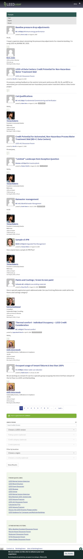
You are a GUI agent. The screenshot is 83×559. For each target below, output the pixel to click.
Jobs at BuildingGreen (34, 548)
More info (43, 557)
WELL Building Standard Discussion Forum (23, 529)
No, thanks (69, 553)
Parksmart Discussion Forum (18, 534)
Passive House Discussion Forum (20, 532)
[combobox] (41, 430)
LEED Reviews (13, 489)
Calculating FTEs (14, 505)
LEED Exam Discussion (16, 486)
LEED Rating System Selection (19, 481)
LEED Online (13, 492)
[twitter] (80, 549)
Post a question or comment (20, 416)
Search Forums (11, 422)
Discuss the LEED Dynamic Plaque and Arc (23, 510)
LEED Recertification (16, 484)
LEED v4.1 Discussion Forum (18, 502)
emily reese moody (14, 350)
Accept (59, 554)
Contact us (10, 548)
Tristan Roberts (12, 121)
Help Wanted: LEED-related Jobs (20, 497)
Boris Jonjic (11, 58)
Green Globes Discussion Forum (19, 539)
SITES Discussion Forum (17, 537)
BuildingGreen (20, 548)
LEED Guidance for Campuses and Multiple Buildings (27, 512)
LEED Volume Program (16, 499)
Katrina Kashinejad (14, 307)
